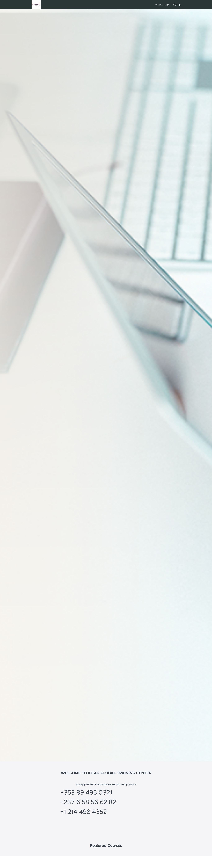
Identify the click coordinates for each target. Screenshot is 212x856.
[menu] (166, 4)
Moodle (158, 5)
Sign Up (176, 5)
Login (167, 5)
